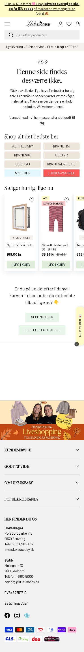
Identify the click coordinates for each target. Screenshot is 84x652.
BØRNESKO (22, 155)
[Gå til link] (42, 420)
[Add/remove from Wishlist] (31, 199)
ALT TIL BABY (22, 146)
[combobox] (42, 35)
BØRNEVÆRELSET (61, 164)
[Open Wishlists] (69, 24)
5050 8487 (25, 544)
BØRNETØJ (61, 146)
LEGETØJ (22, 164)
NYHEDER (22, 173)
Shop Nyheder (42, 317)
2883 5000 (25, 576)
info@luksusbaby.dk (19, 549)
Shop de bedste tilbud (42, 330)
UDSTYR (61, 155)
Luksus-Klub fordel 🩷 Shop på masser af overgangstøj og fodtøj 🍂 (42, 8)
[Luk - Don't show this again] (76, 344)
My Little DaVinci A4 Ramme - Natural (32, 245)
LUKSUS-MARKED (61, 173)
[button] (77, 24)
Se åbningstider (16, 603)
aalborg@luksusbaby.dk (21, 582)
